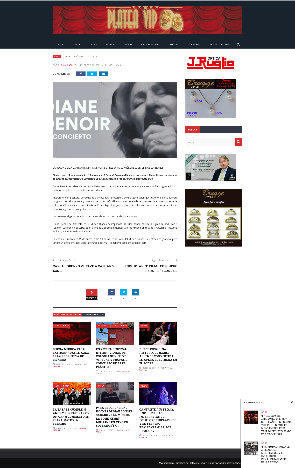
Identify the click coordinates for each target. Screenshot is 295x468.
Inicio (60, 44)
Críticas (173, 44)
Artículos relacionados (67, 314)
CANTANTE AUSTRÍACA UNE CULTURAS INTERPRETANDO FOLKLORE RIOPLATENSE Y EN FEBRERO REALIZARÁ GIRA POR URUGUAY (157, 420)
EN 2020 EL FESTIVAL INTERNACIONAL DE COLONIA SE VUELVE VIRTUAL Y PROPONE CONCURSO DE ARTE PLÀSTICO (111, 358)
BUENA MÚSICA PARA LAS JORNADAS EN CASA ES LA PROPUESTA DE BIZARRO (71, 354)
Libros (128, 44)
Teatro (77, 44)
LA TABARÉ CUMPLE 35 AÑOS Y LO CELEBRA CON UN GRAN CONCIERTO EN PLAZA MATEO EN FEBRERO (71, 416)
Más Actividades (220, 44)
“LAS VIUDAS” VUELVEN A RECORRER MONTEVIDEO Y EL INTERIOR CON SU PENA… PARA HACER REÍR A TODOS (275, 454)
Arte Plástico (150, 44)
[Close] (292, 402)
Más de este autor (94, 314)
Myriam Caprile (67, 65)
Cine (94, 44)
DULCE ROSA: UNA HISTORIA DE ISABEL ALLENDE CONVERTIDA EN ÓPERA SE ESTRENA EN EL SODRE (158, 356)
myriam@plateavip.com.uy (228, 462)
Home (57, 326)
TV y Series (194, 44)
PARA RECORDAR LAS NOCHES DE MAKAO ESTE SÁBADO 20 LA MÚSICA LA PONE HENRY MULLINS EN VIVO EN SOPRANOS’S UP (114, 416)
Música (110, 44)
